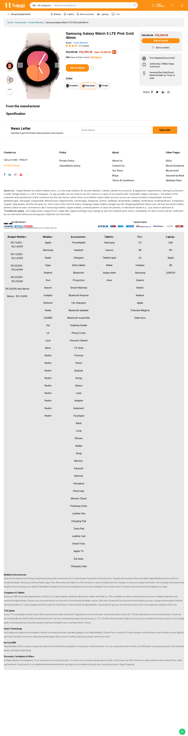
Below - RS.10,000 (17, 296)
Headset (78, 250)
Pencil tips (78, 490)
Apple (48, 242)
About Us (117, 160)
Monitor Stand (79, 498)
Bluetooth (78, 272)
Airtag (78, 378)
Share (146, 92)
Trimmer (78, 355)
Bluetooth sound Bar (78, 317)
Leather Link (78, 536)
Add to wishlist (162, 47)
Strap (79, 453)
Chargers (79, 257)
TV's (117, 14)
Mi (140, 250)
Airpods (78, 370)
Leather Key (78, 513)
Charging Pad (78, 521)
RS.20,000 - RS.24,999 (17, 267)
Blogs (115, 175)
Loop (79, 430)
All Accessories (86, 14)
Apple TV (79, 551)
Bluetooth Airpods (79, 295)
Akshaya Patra (174, 180)
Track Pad (78, 528)
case (78, 393)
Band (79, 423)
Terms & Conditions (123, 180)
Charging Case (79, 566)
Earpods (78, 468)
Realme (48, 272)
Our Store (117, 170)
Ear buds (78, 558)
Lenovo (109, 250)
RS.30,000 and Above (17, 288)
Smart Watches (36, 22)
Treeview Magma (140, 310)
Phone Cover (79, 332)
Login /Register (160, 5)
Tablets (70, 14)
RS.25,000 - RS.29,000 (17, 279)
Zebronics (140, 317)
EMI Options (96, 57)
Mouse (78, 438)
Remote (78, 475)
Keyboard (78, 408)
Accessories (21, 22)
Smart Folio (78, 543)
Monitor (78, 460)
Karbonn (48, 302)
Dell (171, 242)
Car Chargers (78, 302)
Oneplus (47, 295)
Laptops (104, 14)
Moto (48, 347)
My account (172, 170)
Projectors (79, 280)
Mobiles (57, 14)
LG (48, 332)
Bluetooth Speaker (79, 310)
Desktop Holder (78, 325)
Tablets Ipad (109, 257)
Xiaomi (48, 287)
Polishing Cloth (78, 505)
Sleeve (78, 385)
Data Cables (78, 265)
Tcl (140, 242)
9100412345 (12, 165)
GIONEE (48, 317)
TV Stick (78, 347)
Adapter (78, 400)
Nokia (48, 257)
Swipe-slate (109, 272)
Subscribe (165, 130)
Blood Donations (175, 165)
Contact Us (118, 165)
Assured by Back (175, 175)
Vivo (48, 280)
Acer (109, 280)
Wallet (78, 445)
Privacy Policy (66, 160)
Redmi (48, 355)
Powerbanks (78, 242)
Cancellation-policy (69, 165)
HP (170, 250)
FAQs (169, 160)
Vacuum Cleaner (79, 340)
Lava (48, 340)
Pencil (78, 362)
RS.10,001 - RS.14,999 (17, 244)
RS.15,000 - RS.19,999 (17, 256)
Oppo (48, 265)
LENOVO (170, 272)
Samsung (48, 250)
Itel (48, 325)
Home (10, 22)
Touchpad (78, 415)
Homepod (78, 483)
